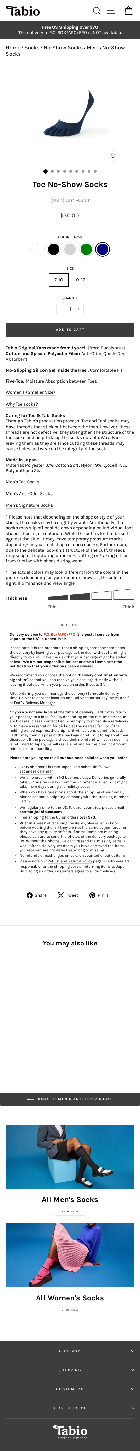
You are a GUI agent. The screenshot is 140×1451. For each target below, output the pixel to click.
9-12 (81, 280)
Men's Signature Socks (29, 505)
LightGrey (70, 249)
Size (70, 268)
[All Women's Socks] (70, 1255)
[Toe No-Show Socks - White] (9, 1011)
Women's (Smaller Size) (30, 392)
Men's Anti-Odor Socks (29, 493)
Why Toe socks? (22, 404)
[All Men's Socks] (70, 1157)
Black (53, 249)
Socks (31, 47)
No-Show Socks (63, 47)
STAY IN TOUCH (70, 1408)
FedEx (25, 801)
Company (70, 1351)
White (37, 249)
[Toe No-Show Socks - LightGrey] (25, 1011)
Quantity (70, 298)
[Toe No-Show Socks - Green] (33, 1011)
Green (86, 249)
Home (13, 47)
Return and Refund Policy (70, 861)
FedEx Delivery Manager (34, 702)
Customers (70, 1389)
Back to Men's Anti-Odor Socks (74, 1099)
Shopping (69, 1370)
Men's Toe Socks (22, 481)
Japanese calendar (36, 771)
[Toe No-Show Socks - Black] (17, 1011)
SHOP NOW (70, 1211)
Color (70, 237)
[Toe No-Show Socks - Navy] (40, 1011)
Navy (102, 249)
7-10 (58, 280)
